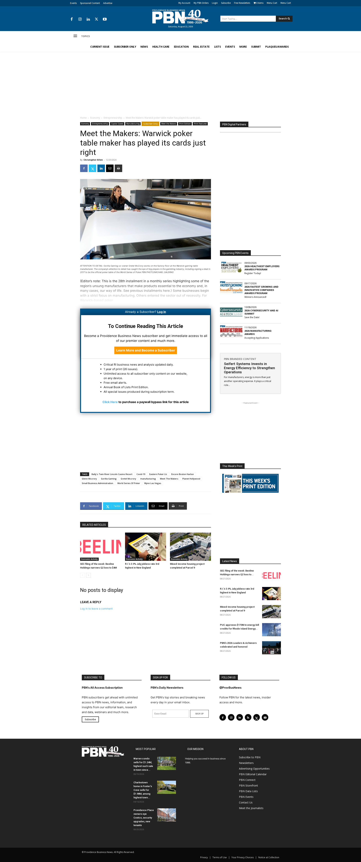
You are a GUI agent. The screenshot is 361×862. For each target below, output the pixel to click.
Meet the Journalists (251, 808)
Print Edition (185, 123)
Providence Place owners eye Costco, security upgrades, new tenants (143, 818)
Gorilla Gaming (109, 478)
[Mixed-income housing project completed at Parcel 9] (190, 547)
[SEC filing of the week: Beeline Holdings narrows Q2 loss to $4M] (100, 547)
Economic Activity (89, 559)
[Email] (110, 168)
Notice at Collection (268, 857)
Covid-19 (141, 474)
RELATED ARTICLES (94, 524)
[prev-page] (82, 575)
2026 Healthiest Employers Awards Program (261, 268)
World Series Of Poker (128, 483)
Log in (161, 312)
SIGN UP (199, 714)
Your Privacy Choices (242, 857)
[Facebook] (71, 19)
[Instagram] (80, 19)
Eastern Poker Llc (158, 474)
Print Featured (200, 123)
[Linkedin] (88, 19)
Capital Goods (117, 123)
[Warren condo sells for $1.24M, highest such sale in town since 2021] (166, 763)
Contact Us (246, 802)
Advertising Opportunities (254, 768)
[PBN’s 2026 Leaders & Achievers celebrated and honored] (271, 647)
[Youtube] (105, 19)
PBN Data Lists (248, 791)
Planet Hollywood (191, 478)
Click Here (110, 402)
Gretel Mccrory (128, 478)
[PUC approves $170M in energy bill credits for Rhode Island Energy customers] (271, 629)
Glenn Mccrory (89, 478)
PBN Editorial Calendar (253, 774)
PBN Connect (247, 780)
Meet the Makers (168, 123)
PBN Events (246, 797)
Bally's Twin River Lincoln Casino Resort (112, 474)
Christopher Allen (93, 159)
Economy (95, 117)
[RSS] (248, 717)
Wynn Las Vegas (152, 483)
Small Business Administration (97, 483)
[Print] (118, 168)
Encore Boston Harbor (182, 474)
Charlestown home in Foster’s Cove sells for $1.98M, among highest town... (142, 790)
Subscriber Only (150, 123)
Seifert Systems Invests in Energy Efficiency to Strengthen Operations (249, 368)
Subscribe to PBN (249, 757)
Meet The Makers (169, 478)
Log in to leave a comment (96, 608)
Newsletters (246, 763)
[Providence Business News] (180, 17)
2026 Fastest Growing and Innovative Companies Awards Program (261, 290)
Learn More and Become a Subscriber (145, 350)
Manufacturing (133, 123)
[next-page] (88, 575)
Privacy (204, 857)
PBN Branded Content (240, 359)
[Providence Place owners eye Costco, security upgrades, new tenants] (166, 815)
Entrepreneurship (113, 117)
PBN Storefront (248, 785)
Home (83, 117)
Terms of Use (219, 857)
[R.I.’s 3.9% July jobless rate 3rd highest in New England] (145, 547)
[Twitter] (96, 19)
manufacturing (148, 478)
